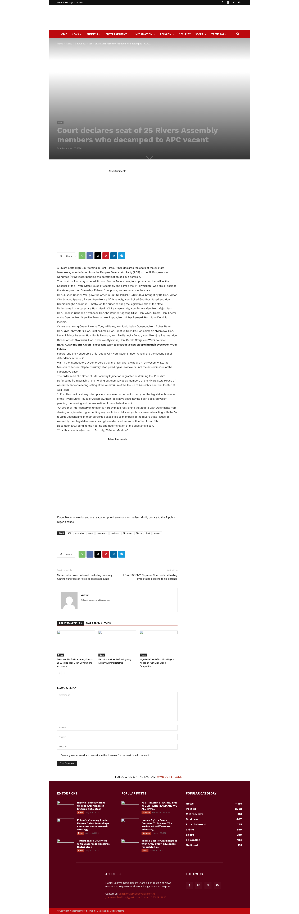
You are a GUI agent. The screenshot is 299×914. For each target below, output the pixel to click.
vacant (157, 533)
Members (127, 533)
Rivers (139, 533)
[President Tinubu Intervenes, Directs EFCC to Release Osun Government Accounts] (76, 643)
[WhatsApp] (82, 255)
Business (92, 34)
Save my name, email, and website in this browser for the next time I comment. (105, 755)
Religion (165, 34)
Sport (199, 34)
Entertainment (116, 34)
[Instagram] (227, 2)
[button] (238, 34)
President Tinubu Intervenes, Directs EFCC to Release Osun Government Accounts (75, 663)
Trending (217, 34)
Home (63, 34)
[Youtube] (239, 2)
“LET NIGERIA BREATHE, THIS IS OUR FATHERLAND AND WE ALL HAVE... (160, 805)
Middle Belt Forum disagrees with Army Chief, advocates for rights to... (159, 843)
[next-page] (65, 673)
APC (69, 533)
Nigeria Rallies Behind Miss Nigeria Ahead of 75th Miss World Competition (157, 663)
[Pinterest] (105, 255)
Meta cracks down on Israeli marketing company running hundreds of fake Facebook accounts (84, 577)
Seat (148, 533)
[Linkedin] (113, 255)
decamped (102, 533)
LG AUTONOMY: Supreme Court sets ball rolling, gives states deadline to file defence (150, 577)
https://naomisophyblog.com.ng (96, 600)
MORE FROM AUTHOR (98, 623)
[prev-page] (59, 673)
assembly (79, 533)
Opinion (146, 812)
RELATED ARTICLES (70, 623)
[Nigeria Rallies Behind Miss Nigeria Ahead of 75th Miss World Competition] (159, 643)
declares (115, 533)
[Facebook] (222, 2)
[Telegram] (121, 255)
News (75, 34)
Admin (63, 148)
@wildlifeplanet (170, 776)
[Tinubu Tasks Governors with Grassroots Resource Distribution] (65, 845)
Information (143, 34)
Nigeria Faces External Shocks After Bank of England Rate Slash (91, 805)
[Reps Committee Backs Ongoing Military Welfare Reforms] (117, 643)
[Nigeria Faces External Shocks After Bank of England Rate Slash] (65, 807)
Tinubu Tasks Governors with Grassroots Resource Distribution (93, 843)
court (90, 533)
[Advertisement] (179, 17)
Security (185, 34)
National (146, 833)
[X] (233, 2)
